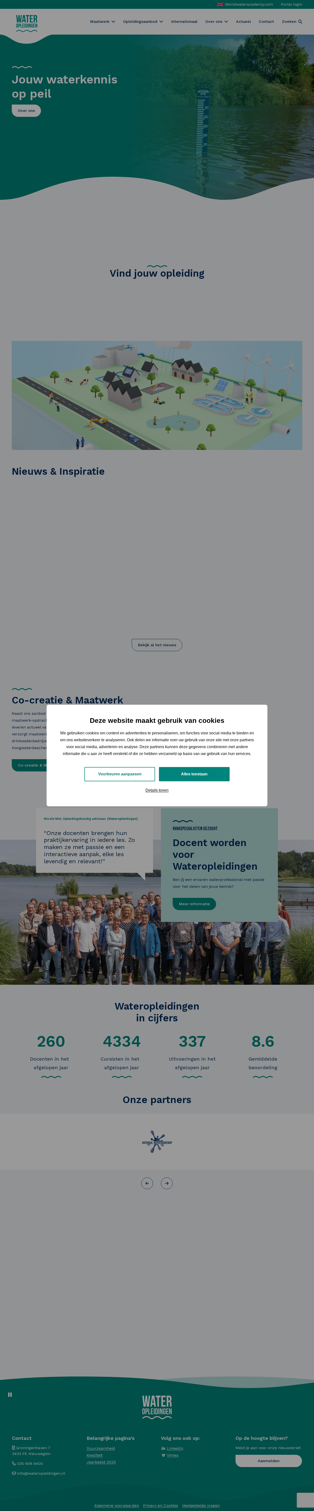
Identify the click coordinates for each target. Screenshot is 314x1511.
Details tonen (157, 790)
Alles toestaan (194, 774)
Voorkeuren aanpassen (120, 774)
